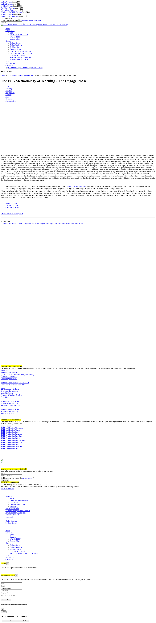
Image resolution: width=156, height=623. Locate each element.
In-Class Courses (7, 6)
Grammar (8, 99)
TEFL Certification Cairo (10, 444)
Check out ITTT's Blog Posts (12, 214)
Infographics (10, 93)
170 (2, 407)
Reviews (8, 91)
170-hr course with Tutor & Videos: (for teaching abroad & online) (11, 403)
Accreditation (10, 63)
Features (13, 537)
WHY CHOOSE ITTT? (19, 35)
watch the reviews (7, 489)
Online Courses (6, 2)
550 (2, 381)
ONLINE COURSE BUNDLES (22, 51)
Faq (11, 33)
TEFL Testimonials (26, 75)
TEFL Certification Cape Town (12, 446)
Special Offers (15, 39)
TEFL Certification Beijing (10, 438)
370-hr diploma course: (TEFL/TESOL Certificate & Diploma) (15, 384)
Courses (8, 41)
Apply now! (5, 467)
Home (7, 29)
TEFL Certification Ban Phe (11, 432)
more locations (6, 426)
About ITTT (10, 31)
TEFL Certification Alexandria (12, 428)
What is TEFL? (15, 37)
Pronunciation (10, 101)
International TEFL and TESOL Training (53, 25)
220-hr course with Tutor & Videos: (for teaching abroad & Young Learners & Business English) (11, 393)
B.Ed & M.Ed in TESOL (19, 59)
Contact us (9, 66)
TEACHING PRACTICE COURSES (24, 553)
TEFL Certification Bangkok (11, 434)
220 (2, 399)
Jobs (7, 61)
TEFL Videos (12, 75)
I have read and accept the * (18, 478)
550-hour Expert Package (10, 16)
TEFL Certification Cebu (10, 448)
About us (8, 496)
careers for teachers (8, 223)
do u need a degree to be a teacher (27, 223)
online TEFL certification (76, 186)
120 (2, 416)
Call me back (6, 600)
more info (4, 370)
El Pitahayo (14, 507)
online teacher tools (67, 223)
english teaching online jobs (50, 223)
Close (4, 612)
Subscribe (5, 480)
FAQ (7, 97)
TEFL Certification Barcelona (11, 436)
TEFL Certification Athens (10, 430)
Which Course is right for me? (21, 57)
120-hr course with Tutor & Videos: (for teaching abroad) (10, 411)
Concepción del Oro (17, 505)
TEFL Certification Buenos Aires (13, 440)
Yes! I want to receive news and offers (15, 621)
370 (2, 387)
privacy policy (27, 478)
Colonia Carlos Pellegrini (19, 500)
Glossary (8, 95)
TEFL (7, 87)
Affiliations (9, 557)
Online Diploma (7, 4)
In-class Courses (11, 523)
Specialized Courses (8, 10)
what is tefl (79, 223)
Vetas (12, 498)
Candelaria (14, 502)
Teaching (8, 89)
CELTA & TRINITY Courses (21, 53)
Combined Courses (8, 8)
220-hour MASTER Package (11, 12)
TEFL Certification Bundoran (11, 442)
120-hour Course (7, 14)
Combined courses (16, 49)
